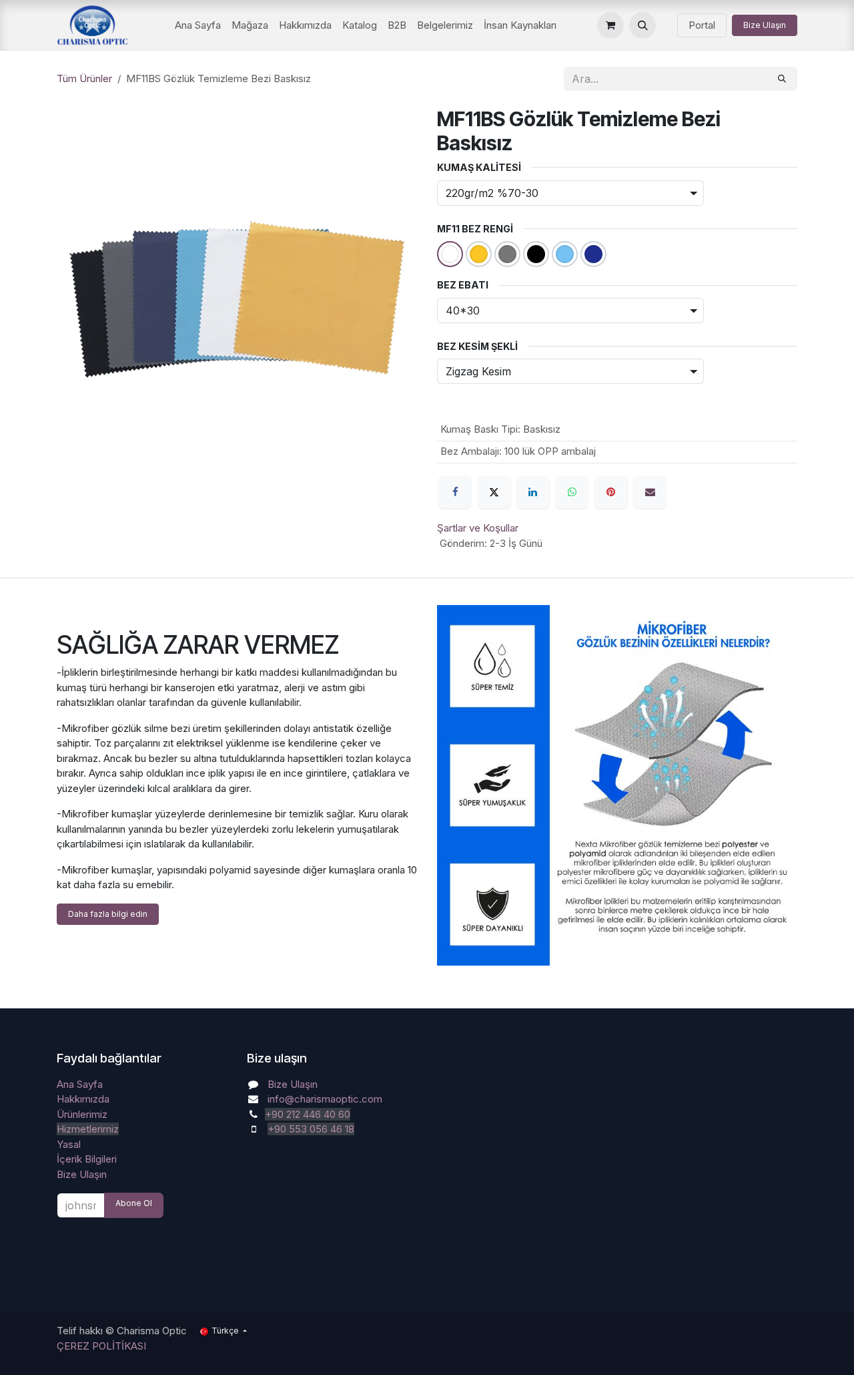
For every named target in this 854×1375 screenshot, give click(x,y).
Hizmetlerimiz (88, 1129)
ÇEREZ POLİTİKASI (101, 1346)
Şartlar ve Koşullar (477, 528)
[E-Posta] (650, 492)
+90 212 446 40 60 (307, 1114)
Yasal (69, 1144)
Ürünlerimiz (82, 1114)
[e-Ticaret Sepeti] (610, 25)
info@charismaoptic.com (325, 1099)
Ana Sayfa (80, 1084)
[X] (494, 492)
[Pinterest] (611, 492)
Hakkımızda (83, 1099)
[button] (642, 25)
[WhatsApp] (572, 492)
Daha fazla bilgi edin (107, 914)
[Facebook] (455, 492)
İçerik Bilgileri (87, 1159)
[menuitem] (197, 26)
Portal (702, 25)
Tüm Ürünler (84, 78)
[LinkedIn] (533, 492)
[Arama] (782, 79)
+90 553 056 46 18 (311, 1129)
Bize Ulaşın (764, 25)
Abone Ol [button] (133, 1203)
